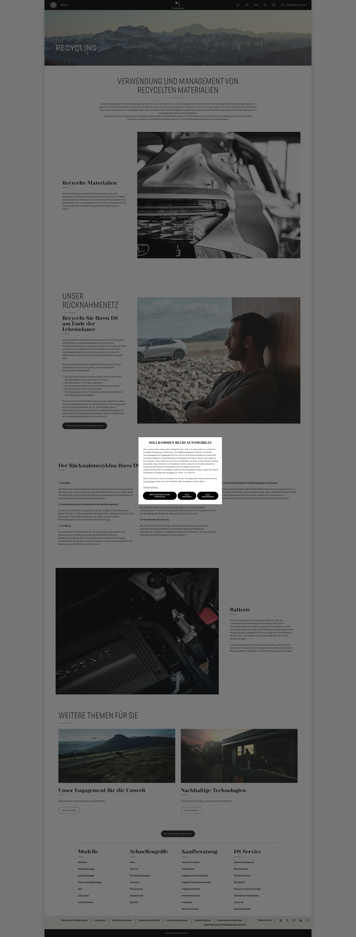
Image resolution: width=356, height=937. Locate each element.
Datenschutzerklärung (150, 487)
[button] (160, 496)
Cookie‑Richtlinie (149, 481)
